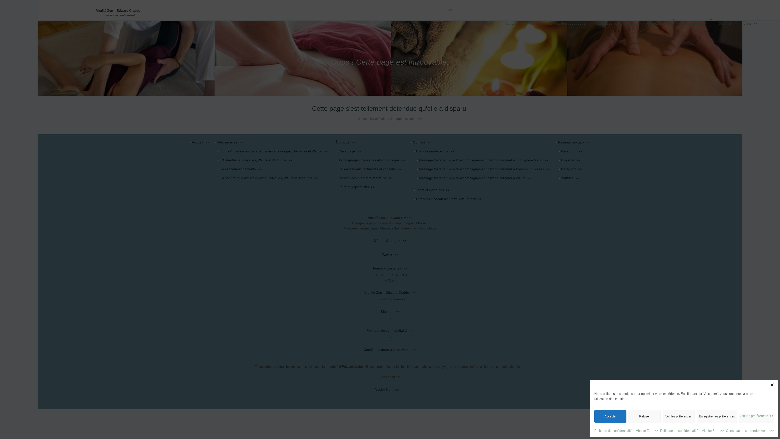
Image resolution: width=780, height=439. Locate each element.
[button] (772, 385)
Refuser (644, 416)
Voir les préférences (678, 416)
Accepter (610, 416)
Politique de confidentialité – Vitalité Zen (623, 430)
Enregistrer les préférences (717, 416)
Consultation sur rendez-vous (747, 430)
